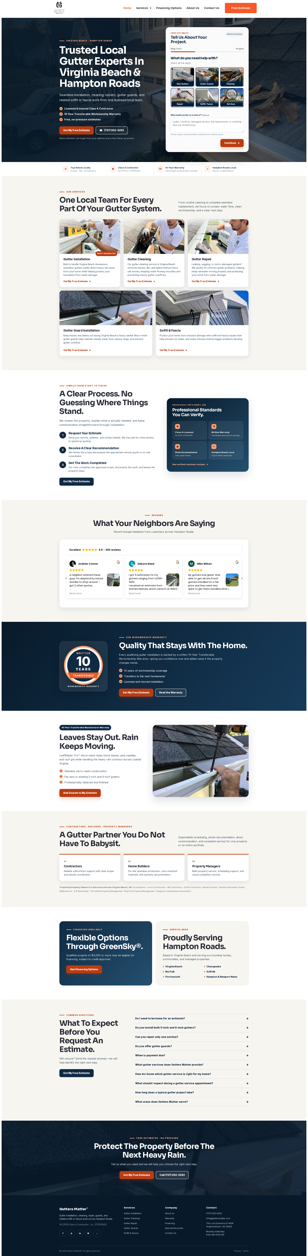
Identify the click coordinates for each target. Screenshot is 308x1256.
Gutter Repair (202, 259)
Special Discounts (174, 1228)
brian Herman (206, 563)
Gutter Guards (131, 1228)
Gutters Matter (73, 1209)
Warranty (169, 1218)
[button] (241, 578)
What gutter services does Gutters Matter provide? (192, 1064)
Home (127, 8)
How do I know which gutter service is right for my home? (192, 1074)
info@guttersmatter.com (218, 1218)
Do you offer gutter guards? (192, 1046)
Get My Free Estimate (76, 130)
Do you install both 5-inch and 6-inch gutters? (192, 1027)
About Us (192, 8)
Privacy (237, 1251)
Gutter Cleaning (139, 259)
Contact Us (211, 8)
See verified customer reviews (190, 464)
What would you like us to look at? (190, 115)
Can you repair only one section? (192, 1037)
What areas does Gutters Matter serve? (192, 1101)
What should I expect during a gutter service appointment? (192, 1083)
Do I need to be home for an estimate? (192, 1018)
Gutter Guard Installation (81, 330)
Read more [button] (75, 593)
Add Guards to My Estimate (80, 792)
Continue (232, 142)
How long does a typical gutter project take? (192, 1092)
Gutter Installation (76, 259)
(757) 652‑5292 (111, 130)
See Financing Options (84, 969)
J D (139, 563)
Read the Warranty (170, 692)
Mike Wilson (85, 563)
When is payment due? (192, 1055)
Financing (170, 1223)
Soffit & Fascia (170, 330)
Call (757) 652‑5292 (172, 1175)
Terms (246, 1251)
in (80, 1233)
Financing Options (169, 8)
